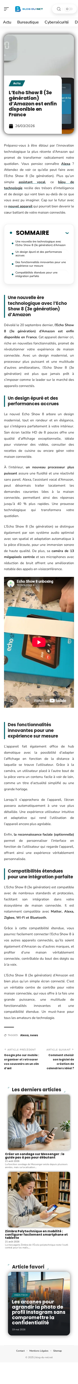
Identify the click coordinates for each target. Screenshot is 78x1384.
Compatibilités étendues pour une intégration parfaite (36, 274)
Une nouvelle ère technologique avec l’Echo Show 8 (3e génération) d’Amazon (40, 243)
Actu (17, 83)
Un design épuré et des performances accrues (38, 253)
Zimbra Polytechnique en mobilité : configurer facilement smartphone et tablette (36, 1234)
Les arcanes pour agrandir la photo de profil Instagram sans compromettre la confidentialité (38, 1312)
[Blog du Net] (29, 9)
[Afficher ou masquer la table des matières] (59, 232)
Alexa (65, 163)
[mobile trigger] (7, 9)
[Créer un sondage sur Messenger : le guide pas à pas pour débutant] (39, 1122)
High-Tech (20, 1295)
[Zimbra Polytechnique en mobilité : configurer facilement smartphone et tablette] (39, 1199)
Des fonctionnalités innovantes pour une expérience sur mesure (40, 264)
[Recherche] (59, 9)
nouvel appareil (20, 206)
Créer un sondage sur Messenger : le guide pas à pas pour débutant (34, 1155)
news (34, 1035)
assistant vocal (32, 182)
